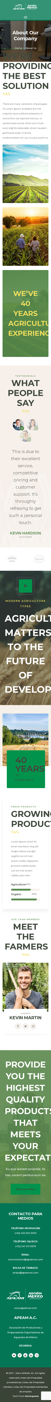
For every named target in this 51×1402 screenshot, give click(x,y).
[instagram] (37, 1355)
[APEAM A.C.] (25, 6)
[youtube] (25, 1355)
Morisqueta (32, 1396)
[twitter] (14, 1355)
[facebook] (20, 1355)
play (25, 586)
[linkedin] (31, 1355)
